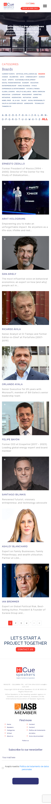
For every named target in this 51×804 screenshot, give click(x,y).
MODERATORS (16, 97)
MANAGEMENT (27, 94)
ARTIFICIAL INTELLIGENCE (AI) (26, 74)
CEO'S (22, 77)
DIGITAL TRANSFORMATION (11, 83)
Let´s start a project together (25, 640)
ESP (27, 3)
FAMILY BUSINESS (24, 86)
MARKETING (37, 94)
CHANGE (5, 77)
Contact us (25, 649)
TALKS (4, 80)
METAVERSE (6, 97)
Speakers (10, 727)
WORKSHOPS (28, 103)
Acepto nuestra (27, 768)
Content (32, 724)
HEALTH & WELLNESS (23, 91)
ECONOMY (25, 83)
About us (10, 736)
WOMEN (35, 97)
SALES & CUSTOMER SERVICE (12, 103)
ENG (33, 3)
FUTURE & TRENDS (33, 88)
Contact (32, 727)
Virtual (9, 733)
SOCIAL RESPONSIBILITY (36, 100)
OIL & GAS (16, 100)
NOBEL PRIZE (6, 100)
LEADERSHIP (16, 94)
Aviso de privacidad (36, 736)
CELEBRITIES (13, 77)
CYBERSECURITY (31, 77)
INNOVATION (6, 94)
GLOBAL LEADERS (8, 91)
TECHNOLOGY (39, 103)
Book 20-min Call (30, 8)
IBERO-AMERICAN (39, 91)
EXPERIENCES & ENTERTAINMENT (13, 88)
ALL (45, 119)
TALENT (23, 100)
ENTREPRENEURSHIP (9, 86)
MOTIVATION (27, 97)
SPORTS (11, 80)
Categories (11, 730)
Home (9, 724)
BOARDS (41, 74)
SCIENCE (42, 77)
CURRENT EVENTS (8, 74)
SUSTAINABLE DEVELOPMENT (25, 80)
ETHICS (34, 86)
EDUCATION (34, 83)
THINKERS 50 (6, 106)
